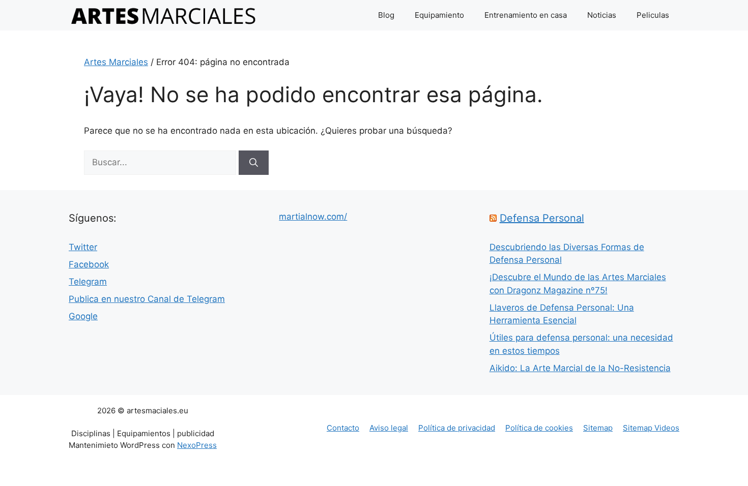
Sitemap (598, 428)
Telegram (88, 282)
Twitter (83, 247)
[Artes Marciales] (163, 15)
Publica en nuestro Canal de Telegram (147, 299)
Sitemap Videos (651, 428)
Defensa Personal (542, 218)
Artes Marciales (116, 62)
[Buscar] (254, 162)
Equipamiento (439, 15)
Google (83, 316)
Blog (386, 15)
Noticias (601, 15)
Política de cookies (539, 428)
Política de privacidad (456, 428)
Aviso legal (388, 428)
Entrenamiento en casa (525, 15)
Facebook (89, 264)
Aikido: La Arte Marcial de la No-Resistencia (580, 368)
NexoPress (197, 445)
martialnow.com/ (313, 216)
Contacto (343, 428)
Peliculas (653, 15)
